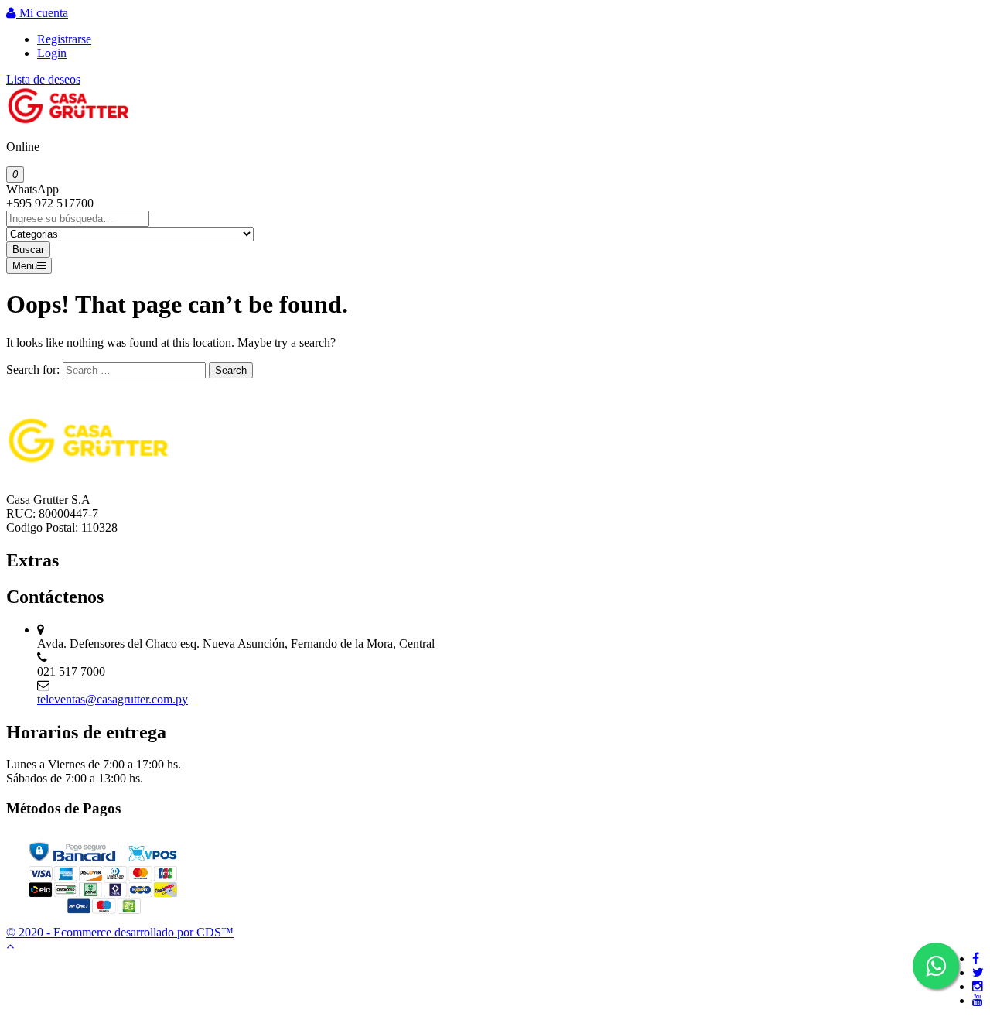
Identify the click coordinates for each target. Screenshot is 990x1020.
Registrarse (64, 39)
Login (52, 53)
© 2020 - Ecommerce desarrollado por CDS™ (120, 932)
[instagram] (977, 986)
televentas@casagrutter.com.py (112, 699)
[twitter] (978, 972)
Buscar (28, 249)
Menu (24, 266)
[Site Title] (68, 120)
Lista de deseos (43, 79)
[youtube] (977, 1000)
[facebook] (975, 958)
